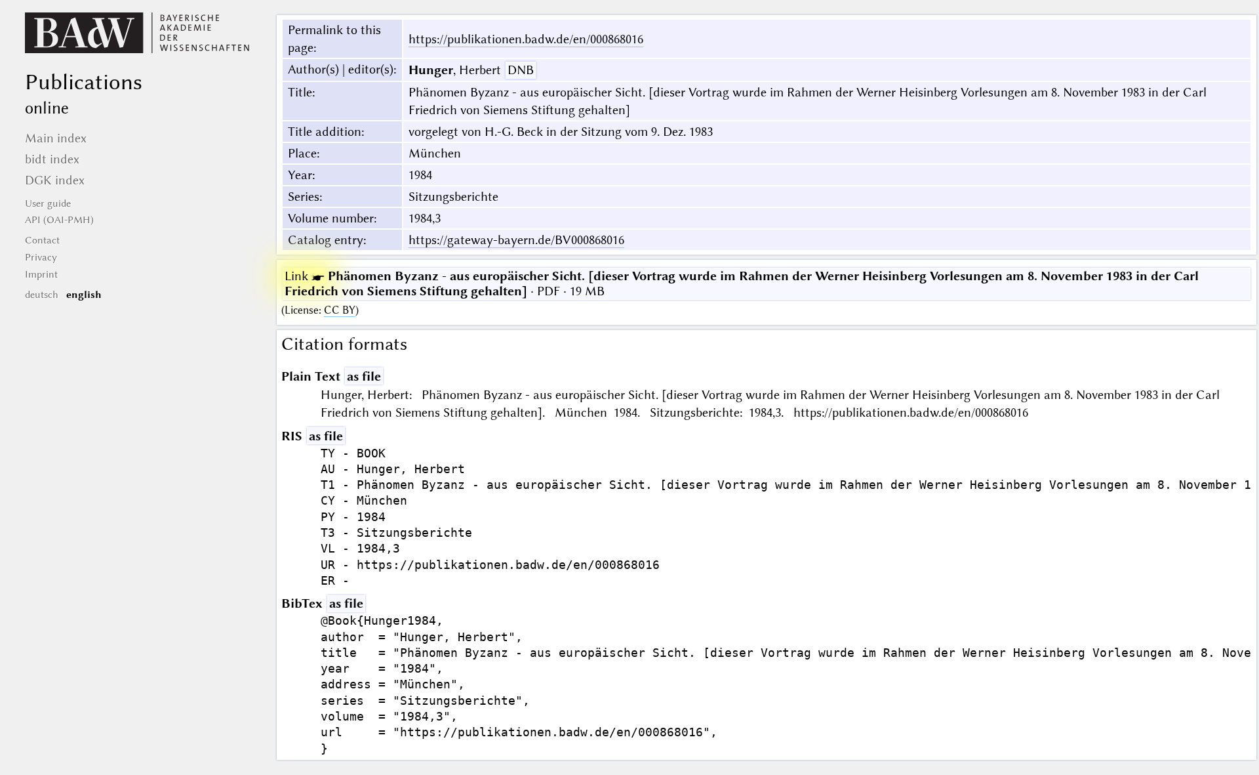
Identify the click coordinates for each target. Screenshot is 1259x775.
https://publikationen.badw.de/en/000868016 (526, 39)
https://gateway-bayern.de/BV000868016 (516, 239)
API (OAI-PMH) (59, 220)
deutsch (41, 295)
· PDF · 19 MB (742, 283)
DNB (521, 69)
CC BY (339, 310)
